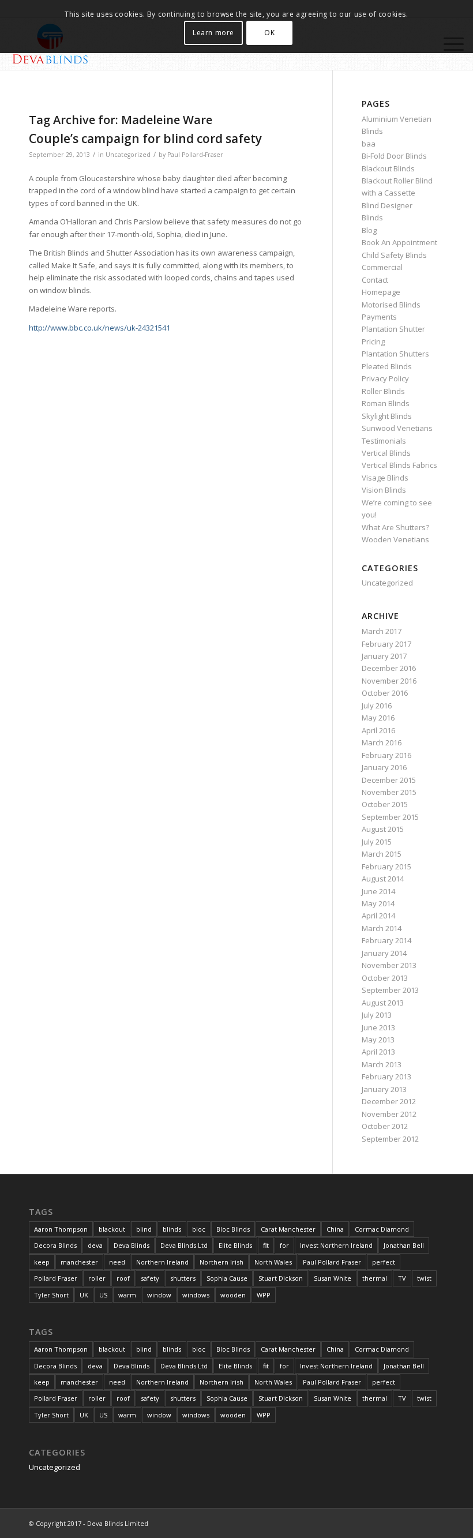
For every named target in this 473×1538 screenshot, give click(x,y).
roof (123, 1278)
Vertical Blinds (386, 453)
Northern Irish (221, 1262)
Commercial (382, 267)
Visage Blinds (385, 477)
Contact (375, 280)
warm (127, 1295)
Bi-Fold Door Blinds (394, 156)
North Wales (273, 1262)
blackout (112, 1229)
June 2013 (378, 1027)
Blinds (372, 217)
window (159, 1295)
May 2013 (378, 1039)
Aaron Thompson (61, 1229)
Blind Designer (387, 205)
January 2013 (384, 1089)
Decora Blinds (55, 1245)
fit (266, 1245)
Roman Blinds (386, 403)
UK (84, 1295)
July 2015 (377, 841)
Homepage (381, 292)
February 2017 (386, 644)
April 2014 (378, 915)
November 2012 (389, 1114)
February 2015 (386, 866)
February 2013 (386, 1076)
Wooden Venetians (395, 539)
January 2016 (384, 767)
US (103, 1295)
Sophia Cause (227, 1278)
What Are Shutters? (395, 527)
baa (369, 143)
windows (195, 1295)
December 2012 (389, 1101)
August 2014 (383, 878)
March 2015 (381, 854)
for (284, 1245)
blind (144, 1229)
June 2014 (378, 891)
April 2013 (378, 1051)
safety (150, 1278)
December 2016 (389, 668)
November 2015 (389, 792)
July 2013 (377, 1015)
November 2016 (389, 681)
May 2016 (378, 717)
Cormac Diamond (382, 1229)
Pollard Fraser (55, 1278)
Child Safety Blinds (394, 255)
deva (95, 1245)
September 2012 (390, 1139)
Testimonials (384, 441)
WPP (264, 1295)
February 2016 (386, 755)
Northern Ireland (162, 1262)
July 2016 (377, 705)
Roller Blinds (383, 391)
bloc (198, 1229)
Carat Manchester (288, 1229)
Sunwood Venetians (397, 428)
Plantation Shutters (395, 353)
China (335, 1229)
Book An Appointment (399, 242)
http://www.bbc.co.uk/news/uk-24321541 (99, 327)
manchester (79, 1262)
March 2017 (381, 631)
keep (42, 1262)
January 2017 (384, 656)
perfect (383, 1262)
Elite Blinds (235, 1245)
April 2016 (378, 730)
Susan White (332, 1278)
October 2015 (385, 804)
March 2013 (381, 1064)
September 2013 (390, 990)
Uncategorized (128, 155)
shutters (183, 1278)
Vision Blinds (384, 490)
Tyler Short (51, 1295)
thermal (374, 1278)
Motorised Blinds (391, 304)
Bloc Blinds (233, 1229)
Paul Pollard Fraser (332, 1262)
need (117, 1262)
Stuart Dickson (280, 1278)
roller (97, 1278)
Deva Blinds (131, 1245)
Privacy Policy (385, 378)
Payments (379, 317)
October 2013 (385, 978)
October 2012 (385, 1126)
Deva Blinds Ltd (184, 1245)
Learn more (213, 32)
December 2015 (389, 780)
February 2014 (386, 940)
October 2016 (385, 693)
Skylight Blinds (387, 416)
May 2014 (378, 903)
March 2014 (381, 928)
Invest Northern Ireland (336, 1245)
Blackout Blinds (388, 168)
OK (269, 32)
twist (424, 1278)
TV (402, 1278)
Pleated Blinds (387, 366)
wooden (233, 1295)
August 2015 (383, 829)
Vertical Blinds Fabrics (399, 465)
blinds (172, 1229)
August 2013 (383, 1002)
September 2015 (390, 817)
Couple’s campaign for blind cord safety (145, 138)
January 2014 (384, 953)
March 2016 (381, 742)
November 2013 (389, 965)
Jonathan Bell (404, 1245)
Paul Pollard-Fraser (195, 155)
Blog (369, 230)
